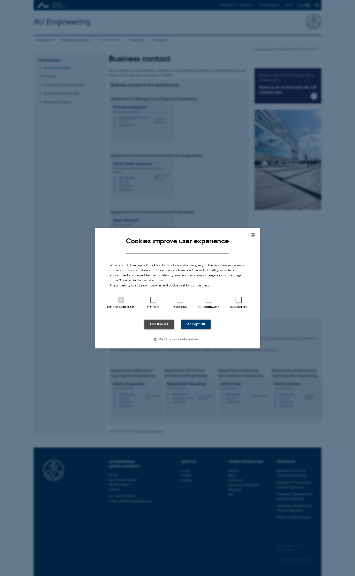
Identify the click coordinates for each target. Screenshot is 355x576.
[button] (177, 339)
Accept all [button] (196, 324)
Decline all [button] (159, 324)
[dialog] (177, 288)
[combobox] (253, 234)
